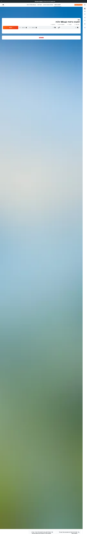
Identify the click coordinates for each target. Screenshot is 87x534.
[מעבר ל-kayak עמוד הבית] (78, 5)
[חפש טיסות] (84, 8)
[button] (1, 1)
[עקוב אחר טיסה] (84, 20)
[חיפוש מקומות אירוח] (84, 11)
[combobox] (77, 24)
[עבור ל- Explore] (84, 17)
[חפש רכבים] (84, 14)
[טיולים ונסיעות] (84, 24)
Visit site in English (39, 1)
